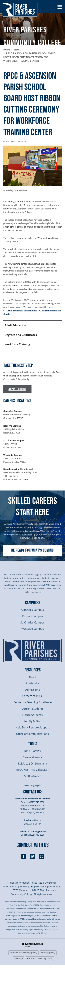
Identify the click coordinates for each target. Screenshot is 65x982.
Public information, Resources (25, 882)
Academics (32, 683)
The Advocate (15, 310)
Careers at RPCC (32, 696)
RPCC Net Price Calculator (32, 770)
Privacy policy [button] (48, 952)
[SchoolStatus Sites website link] (32, 945)
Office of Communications (32, 734)
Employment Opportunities (46, 886)
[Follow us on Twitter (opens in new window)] (32, 856)
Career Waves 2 (32, 757)
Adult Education (15, 325)
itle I (23, 886)
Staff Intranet (32, 776)
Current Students (33, 709)
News (17, 49)
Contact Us (32, 792)
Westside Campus (32, 629)
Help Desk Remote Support (33, 727)
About (32, 677)
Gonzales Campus (32, 610)
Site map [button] (18, 958)
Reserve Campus (32, 616)
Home (6, 49)
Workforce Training (17, 344)
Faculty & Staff (33, 721)
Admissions (32, 690)
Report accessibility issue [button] (39, 958)
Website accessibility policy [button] (23, 952)
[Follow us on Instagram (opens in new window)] (41, 856)
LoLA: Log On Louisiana (32, 763)
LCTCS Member (20, 890)
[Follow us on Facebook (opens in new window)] (23, 856)
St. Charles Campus (32, 622)
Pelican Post (30, 310)
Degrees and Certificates (21, 335)
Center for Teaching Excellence (33, 702)
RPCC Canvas (32, 751)
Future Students (32, 715)
